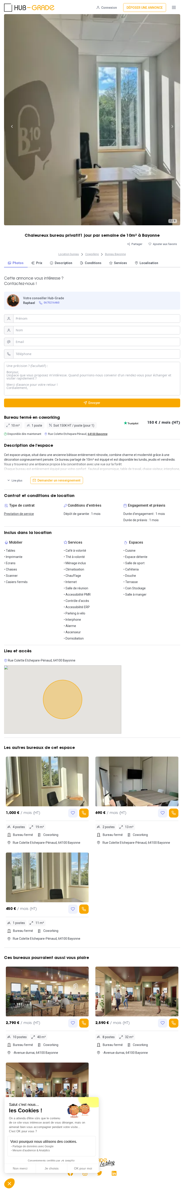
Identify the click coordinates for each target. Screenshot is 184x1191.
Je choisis (52, 1168)
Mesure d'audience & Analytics (31, 1150)
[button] (9, 1183)
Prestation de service (19, 514)
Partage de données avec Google (33, 1146)
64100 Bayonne (97, 434)
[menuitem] (16, 263)
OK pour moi (83, 1168)
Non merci (20, 1168)
